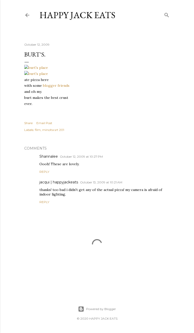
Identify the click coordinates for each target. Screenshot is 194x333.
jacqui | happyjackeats (58, 182)
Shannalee (48, 156)
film (38, 130)
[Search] (167, 14)
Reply (44, 172)
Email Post (44, 123)
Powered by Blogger (101, 309)
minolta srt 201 (53, 130)
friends (63, 85)
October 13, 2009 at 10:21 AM (101, 182)
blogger (50, 85)
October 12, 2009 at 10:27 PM (81, 156)
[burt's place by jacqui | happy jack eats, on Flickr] (36, 67)
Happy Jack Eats (77, 15)
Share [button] (28, 123)
